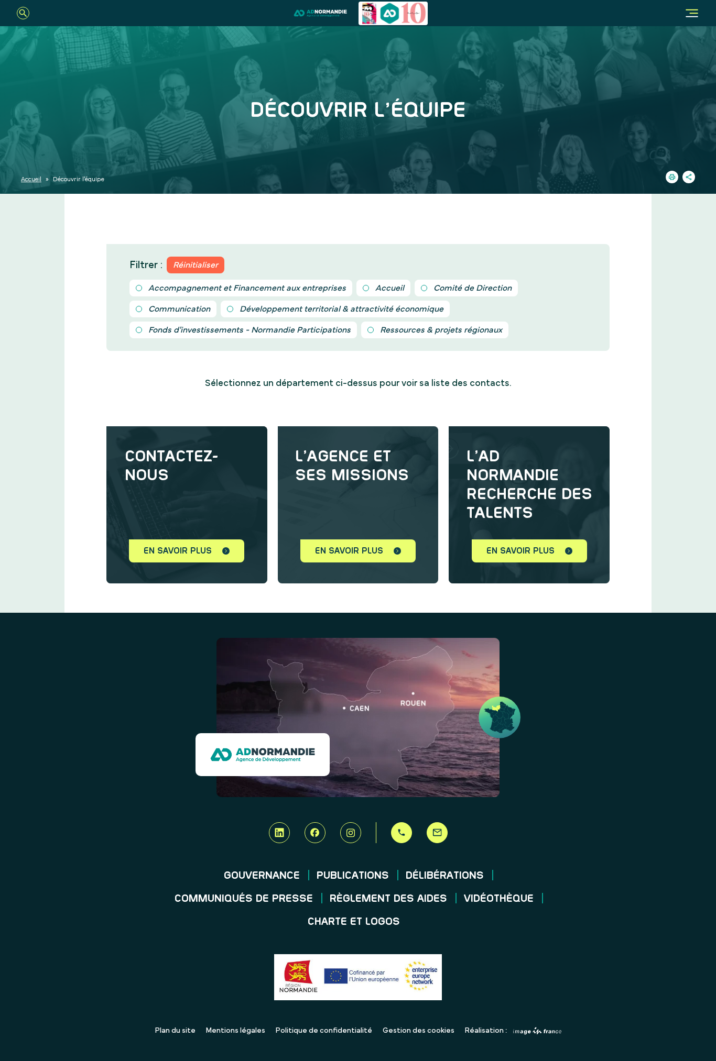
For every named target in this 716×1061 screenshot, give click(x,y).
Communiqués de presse (244, 898)
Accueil (31, 179)
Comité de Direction (472, 288)
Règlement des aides (388, 898)
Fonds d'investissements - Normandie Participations (249, 330)
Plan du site (175, 1030)
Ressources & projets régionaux (441, 330)
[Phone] (401, 832)
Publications (353, 875)
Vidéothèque (499, 898)
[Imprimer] (672, 177)
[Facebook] (315, 832)
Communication (179, 309)
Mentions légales (235, 1030)
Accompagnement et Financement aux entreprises (247, 288)
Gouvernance (262, 875)
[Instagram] (350, 832)
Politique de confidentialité (324, 1030)
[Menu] (692, 13)
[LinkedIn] (279, 832)
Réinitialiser (195, 265)
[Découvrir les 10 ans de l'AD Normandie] (393, 13)
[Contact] (437, 832)
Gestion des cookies (418, 1030)
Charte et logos (354, 921)
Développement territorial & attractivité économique (341, 309)
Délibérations (445, 875)
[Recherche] (23, 13)
